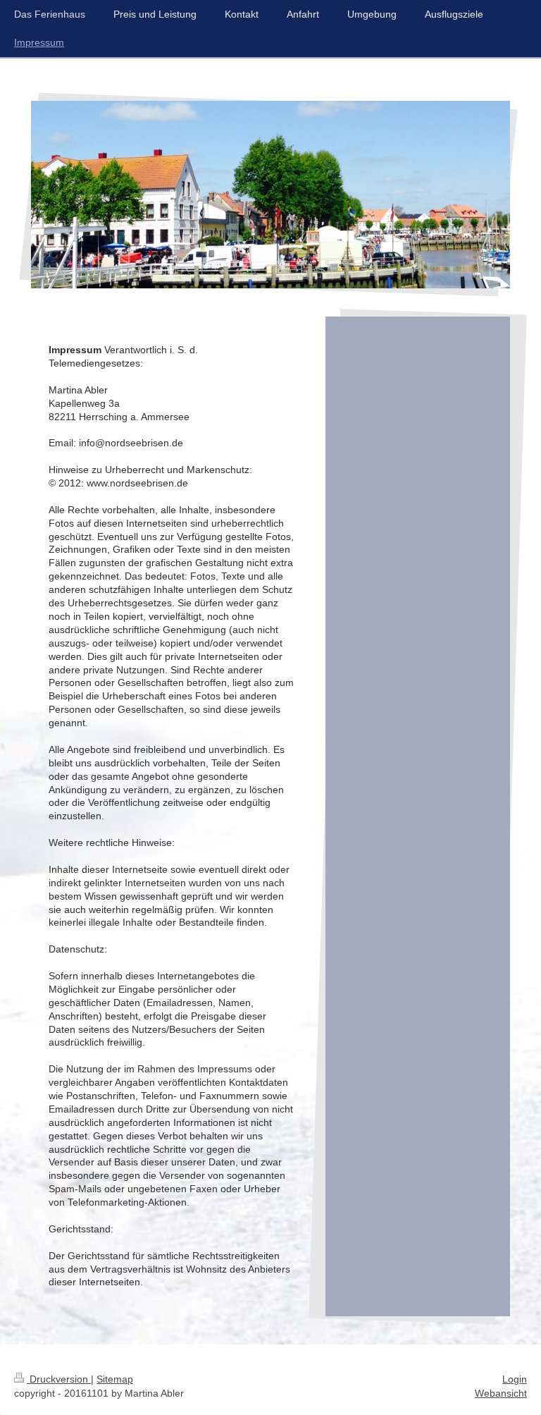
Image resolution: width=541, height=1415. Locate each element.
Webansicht (501, 1393)
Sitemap (115, 1379)
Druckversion (59, 1379)
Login (514, 1379)
